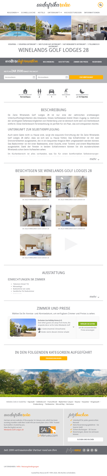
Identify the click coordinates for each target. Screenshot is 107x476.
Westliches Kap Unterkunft (50, 44)
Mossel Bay (60, 404)
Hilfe (18, 467)
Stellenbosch (41, 402)
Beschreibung (48, 62)
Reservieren (97, 62)
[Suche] (100, 4)
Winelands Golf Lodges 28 (13, 430)
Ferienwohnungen (53, 358)
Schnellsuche (28, 13)
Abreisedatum (67, 77)
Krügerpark (95, 402)
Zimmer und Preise (81, 62)
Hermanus (70, 404)
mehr (93, 159)
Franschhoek (52, 402)
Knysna (77, 402)
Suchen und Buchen (85, 439)
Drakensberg (38, 404)
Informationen (92, 13)
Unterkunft (54, 13)
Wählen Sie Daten (87, 324)
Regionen (12, 13)
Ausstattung (63, 62)
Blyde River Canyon (66, 402)
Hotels (41, 13)
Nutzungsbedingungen (30, 467)
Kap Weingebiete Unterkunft (74, 44)
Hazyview (85, 402)
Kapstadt (31, 402)
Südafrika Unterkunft (28, 44)
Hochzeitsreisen (73, 13)
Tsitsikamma (49, 404)
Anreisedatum (34, 77)
